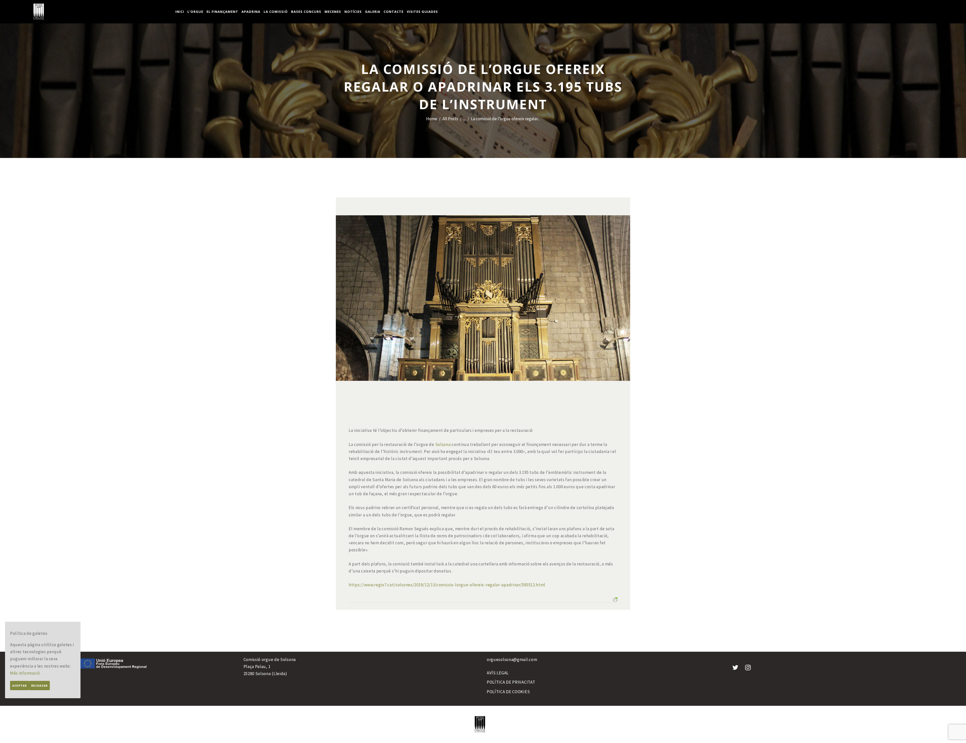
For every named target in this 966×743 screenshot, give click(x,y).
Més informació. (25, 673)
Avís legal (498, 673)
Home (431, 118)
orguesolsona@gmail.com (512, 659)
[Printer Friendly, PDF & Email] (615, 599)
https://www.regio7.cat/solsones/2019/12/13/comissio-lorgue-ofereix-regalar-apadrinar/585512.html (447, 585)
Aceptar (19, 685)
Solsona (443, 444)
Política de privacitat (511, 682)
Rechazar (39, 685)
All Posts (450, 118)
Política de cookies (508, 691)
